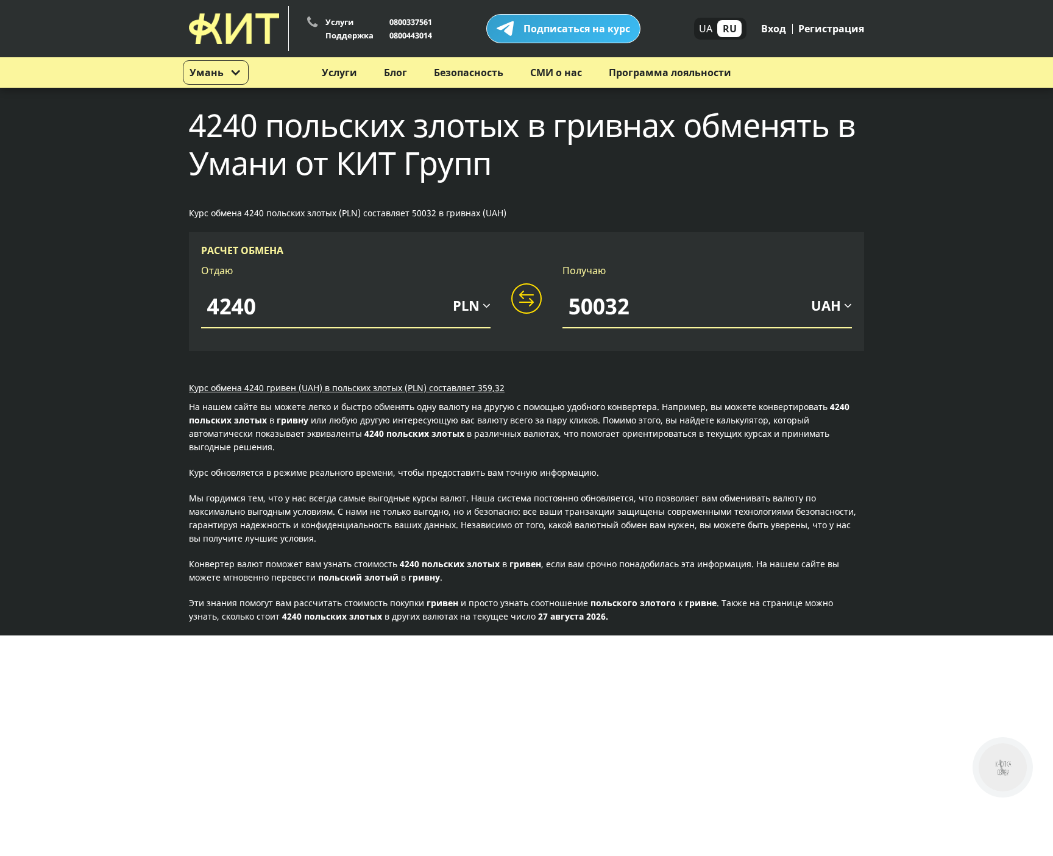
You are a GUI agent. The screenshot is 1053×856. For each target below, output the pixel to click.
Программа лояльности (670, 72)
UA (705, 28)
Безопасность (468, 72)
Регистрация (831, 28)
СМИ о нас (556, 72)
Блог (395, 72)
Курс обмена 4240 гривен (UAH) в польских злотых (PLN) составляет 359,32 (347, 388)
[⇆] (526, 299)
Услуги (339, 72)
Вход (773, 28)
